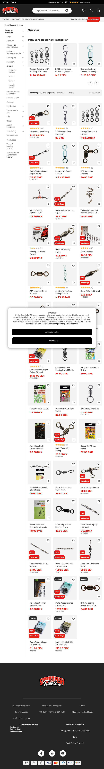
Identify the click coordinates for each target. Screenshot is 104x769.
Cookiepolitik (72, 324)
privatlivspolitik (56, 324)
